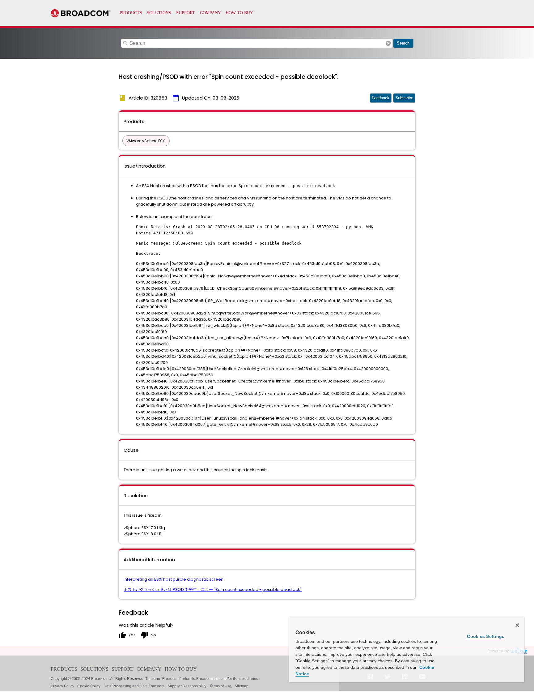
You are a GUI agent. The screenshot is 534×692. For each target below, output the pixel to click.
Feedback (380, 98)
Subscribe (404, 98)
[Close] (517, 625)
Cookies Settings (485, 636)
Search (403, 43)
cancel (388, 43)
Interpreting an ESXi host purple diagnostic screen (173, 579)
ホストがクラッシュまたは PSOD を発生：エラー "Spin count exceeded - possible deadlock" (213, 589)
